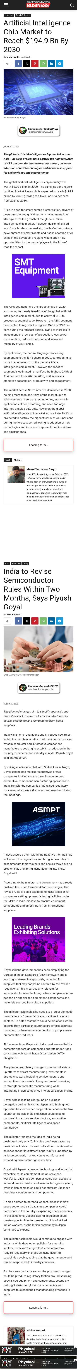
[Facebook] (18, 63)
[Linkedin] (51, 63)
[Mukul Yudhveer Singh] (16, 484)
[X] (26, 63)
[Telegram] (59, 63)
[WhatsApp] (43, 63)
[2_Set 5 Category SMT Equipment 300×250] (38, 297)
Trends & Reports (23, 15)
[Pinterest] (34, 63)
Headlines (9, 15)
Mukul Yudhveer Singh (18, 57)
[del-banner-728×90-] (38, 1367)
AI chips (17, 460)
